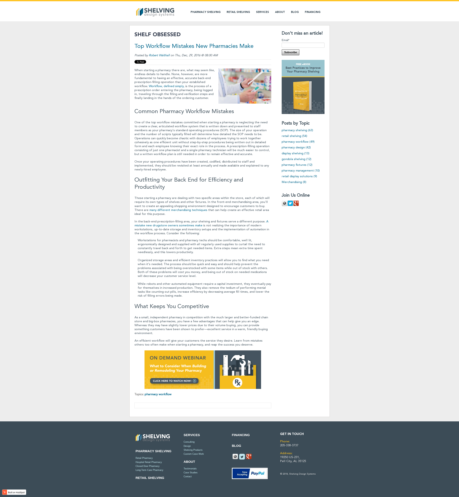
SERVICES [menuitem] (262, 12)
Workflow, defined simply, (166, 86)
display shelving (295, 153)
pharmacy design (296, 147)
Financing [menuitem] (241, 435)
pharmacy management (301, 170)
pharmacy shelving (297, 130)
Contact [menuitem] (188, 476)
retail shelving (294, 136)
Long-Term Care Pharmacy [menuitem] (149, 470)
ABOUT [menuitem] (280, 12)
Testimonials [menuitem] (190, 468)
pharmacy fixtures (297, 165)
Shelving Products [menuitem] (193, 450)
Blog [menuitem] (236, 446)
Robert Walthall (159, 55)
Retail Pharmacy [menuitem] (144, 458)
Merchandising (294, 182)
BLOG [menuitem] (295, 12)
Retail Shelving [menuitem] (150, 478)
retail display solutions (299, 176)
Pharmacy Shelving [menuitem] (206, 12)
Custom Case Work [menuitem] (194, 454)
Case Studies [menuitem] (191, 472)
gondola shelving (296, 159)
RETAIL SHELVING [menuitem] (238, 12)
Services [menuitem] (192, 435)
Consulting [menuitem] (189, 442)
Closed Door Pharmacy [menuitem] (148, 466)
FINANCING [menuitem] (312, 12)
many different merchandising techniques (178, 210)
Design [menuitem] (187, 446)
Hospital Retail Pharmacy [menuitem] (149, 462)
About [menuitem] (189, 461)
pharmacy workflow (158, 394)
